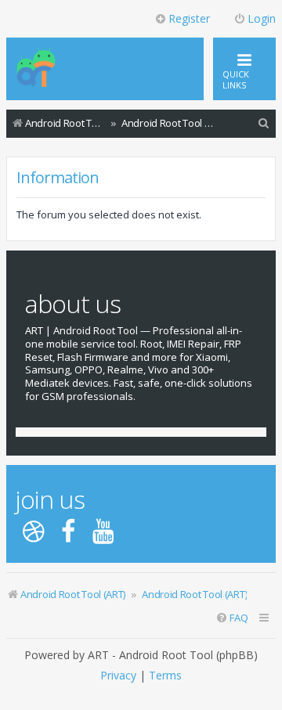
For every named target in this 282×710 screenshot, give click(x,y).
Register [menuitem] (189, 18)
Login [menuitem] (262, 18)
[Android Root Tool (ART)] (36, 69)
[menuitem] (264, 123)
